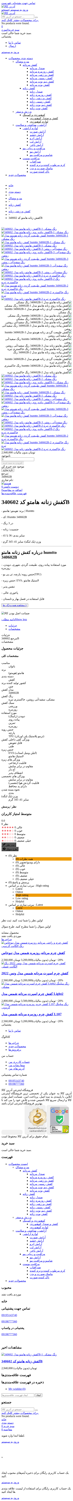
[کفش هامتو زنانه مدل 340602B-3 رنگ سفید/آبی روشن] (34, 272)
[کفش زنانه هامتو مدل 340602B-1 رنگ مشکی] (29, 228)
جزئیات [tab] (13, 625)
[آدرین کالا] (8, 6)
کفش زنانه (29, 88)
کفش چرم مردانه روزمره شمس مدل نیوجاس (33, 953)
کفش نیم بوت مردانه (42, 81)
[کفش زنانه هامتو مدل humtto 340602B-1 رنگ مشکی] (33, 242)
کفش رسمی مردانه (41, 78)
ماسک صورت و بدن (41, 168)
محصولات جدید (17, 174)
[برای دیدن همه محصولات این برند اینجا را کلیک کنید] (6, 483)
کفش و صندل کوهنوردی (44, 118)
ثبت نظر (10, 845)
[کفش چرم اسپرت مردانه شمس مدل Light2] (36, 986)
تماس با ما (15, 42)
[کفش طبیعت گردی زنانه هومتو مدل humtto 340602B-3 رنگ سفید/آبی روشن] (36, 262)
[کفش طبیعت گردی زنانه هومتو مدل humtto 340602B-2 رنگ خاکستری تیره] (36, 288)
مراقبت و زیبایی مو (34, 148)
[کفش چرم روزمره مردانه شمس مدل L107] (36, 1007)
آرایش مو (35, 151)
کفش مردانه (30, 64)
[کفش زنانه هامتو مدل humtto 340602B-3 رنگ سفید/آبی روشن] (36, 268)
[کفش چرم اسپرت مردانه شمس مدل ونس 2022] (36, 966)
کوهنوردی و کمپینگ (34, 114)
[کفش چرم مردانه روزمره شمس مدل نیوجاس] (36, 946)
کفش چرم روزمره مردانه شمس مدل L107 (31, 1014)
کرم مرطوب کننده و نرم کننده (47, 164)
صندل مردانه (37, 68)
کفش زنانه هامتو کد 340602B (22, 1361)
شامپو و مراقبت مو (41, 154)
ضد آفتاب (35, 161)
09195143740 (16, 1080)
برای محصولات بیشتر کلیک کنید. (20, 20)
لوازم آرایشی (30, 128)
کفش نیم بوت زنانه (41, 104)
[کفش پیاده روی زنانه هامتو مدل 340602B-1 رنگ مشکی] (35, 232)
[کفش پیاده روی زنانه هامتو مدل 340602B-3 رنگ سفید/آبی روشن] (36, 255)
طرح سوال (11, 849)
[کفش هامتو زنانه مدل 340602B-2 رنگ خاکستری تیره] (33, 298)
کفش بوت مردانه (40, 84)
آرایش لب (35, 141)
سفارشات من (17, 1065)
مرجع (13, 638)
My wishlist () (17, 1388)
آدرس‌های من (16, 1068)
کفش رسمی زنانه (40, 101)
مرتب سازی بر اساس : (22, 885)
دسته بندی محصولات (21, 58)
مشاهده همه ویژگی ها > (15, 605)
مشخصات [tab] (14, 628)
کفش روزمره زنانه (41, 94)
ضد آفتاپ (35, 1267)
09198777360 (16, 1083)
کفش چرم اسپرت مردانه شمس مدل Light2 (32, 994)
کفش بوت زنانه (39, 108)
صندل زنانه (36, 91)
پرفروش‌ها (15, 1049)
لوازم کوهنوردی (39, 121)
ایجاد (38, 1395)
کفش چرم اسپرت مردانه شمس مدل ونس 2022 (34, 973)
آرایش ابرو (36, 138)
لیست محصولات (18, 1163)
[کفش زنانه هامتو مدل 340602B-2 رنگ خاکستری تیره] (33, 275)
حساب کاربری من (19, 1061)
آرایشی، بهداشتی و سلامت (31, 124)
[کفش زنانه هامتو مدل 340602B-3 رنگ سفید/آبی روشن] (34, 248)
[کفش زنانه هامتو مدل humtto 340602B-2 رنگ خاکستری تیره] (36, 295)
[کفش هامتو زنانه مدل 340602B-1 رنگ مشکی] (29, 245)
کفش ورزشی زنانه (41, 98)
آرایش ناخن (36, 144)
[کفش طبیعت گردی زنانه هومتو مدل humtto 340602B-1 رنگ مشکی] (36, 238)
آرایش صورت (38, 131)
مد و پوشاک (22, 61)
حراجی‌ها (6, 939)
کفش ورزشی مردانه (42, 74)
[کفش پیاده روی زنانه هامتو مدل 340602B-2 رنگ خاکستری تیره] (36, 282)
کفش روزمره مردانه (42, 71)
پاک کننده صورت (39, 171)
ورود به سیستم (10, 1441)
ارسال (12, 45)
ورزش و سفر (24, 111)
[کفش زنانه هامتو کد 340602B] (29, 375)
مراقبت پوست (31, 158)
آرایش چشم (37, 134)
